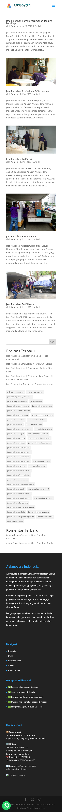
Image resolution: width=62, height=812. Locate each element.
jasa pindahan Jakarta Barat (39, 443)
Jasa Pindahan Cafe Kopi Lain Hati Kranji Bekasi (29, 363)
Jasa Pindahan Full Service (20, 159)
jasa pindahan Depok (15, 433)
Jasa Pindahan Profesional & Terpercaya (27, 91)
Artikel (38, 26)
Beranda (12, 651)
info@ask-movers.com (25, 766)
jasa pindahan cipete (44, 429)
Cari (52, 341)
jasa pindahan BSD (14, 424)
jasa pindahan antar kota (42, 406)
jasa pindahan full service (38, 433)
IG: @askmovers (17, 775)
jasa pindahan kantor (41, 461)
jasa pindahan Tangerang (17, 503)
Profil (10, 656)
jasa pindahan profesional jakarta (20, 484)
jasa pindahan (36, 401)
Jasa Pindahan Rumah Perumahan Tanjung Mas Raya (29, 22)
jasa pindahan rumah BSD (38, 489)
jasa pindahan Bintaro (37, 420)
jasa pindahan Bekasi (15, 420)
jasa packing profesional (17, 401)
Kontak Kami (14, 670)
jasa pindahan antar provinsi (18, 410)
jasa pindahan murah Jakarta (18, 470)
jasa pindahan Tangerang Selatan (20, 507)
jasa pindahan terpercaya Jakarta (20, 516)
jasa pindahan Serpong (43, 498)
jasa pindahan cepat (34, 424)
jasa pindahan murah (37, 466)
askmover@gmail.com (16, 769)
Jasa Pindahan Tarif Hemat (20, 304)
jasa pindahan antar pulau (17, 415)
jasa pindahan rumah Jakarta (18, 493)
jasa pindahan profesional (17, 480)
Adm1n (14, 26)
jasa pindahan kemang (16, 466)
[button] (6, 805)
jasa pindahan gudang (16, 438)
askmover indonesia (15, 392)
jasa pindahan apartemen (42, 415)
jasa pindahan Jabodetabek (39, 438)
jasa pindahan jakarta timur (18, 457)
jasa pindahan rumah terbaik (18, 498)
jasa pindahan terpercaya (38, 512)
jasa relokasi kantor (45, 516)
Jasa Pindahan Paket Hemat (21, 236)
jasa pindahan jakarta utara (18, 461)
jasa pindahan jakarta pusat (18, 447)
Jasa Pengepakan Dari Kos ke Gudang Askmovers (29, 384)
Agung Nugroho (13, 543)
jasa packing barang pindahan (19, 396)
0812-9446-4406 (27, 760)
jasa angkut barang (35, 392)
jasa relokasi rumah (15, 521)
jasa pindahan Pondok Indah (18, 475)
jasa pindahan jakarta (16, 443)
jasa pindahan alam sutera (18, 406)
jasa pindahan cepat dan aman (19, 429)
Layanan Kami (14, 660)
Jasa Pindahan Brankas (43, 543)
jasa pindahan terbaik (16, 512)
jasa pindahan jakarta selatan (19, 452)
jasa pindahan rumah (15, 489)
